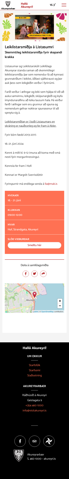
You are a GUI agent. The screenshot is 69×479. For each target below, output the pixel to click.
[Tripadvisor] (34, 441)
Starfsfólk (34, 365)
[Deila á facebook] (25, 274)
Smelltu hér (34, 245)
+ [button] (60, 301)
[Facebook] (20, 441)
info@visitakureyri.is (35, 410)
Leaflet (35, 311)
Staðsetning (34, 375)
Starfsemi (34, 370)
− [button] (60, 306)
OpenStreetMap (47, 311)
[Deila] (43, 274)
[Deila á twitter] (34, 274)
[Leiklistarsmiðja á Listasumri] (35, 295)
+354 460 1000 (34, 405)
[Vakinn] (49, 441)
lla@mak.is (51, 184)
